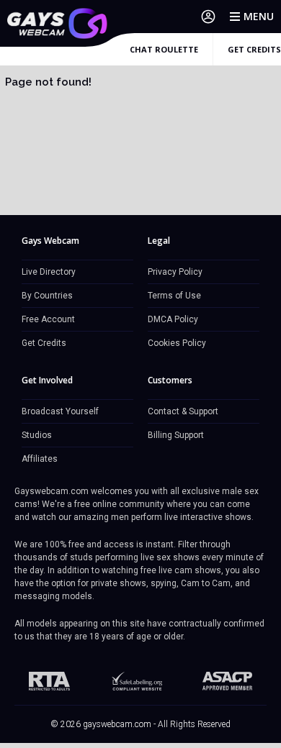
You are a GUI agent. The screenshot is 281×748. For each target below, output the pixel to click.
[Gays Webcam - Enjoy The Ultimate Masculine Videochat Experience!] (57, 23)
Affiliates (40, 459)
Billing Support (176, 435)
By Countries (47, 295)
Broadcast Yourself (60, 411)
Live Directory (49, 272)
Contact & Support (183, 411)
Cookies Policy (177, 343)
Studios (37, 435)
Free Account (48, 319)
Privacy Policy (175, 272)
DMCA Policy (173, 319)
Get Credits (44, 343)
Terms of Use (174, 295)
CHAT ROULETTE (164, 49)
